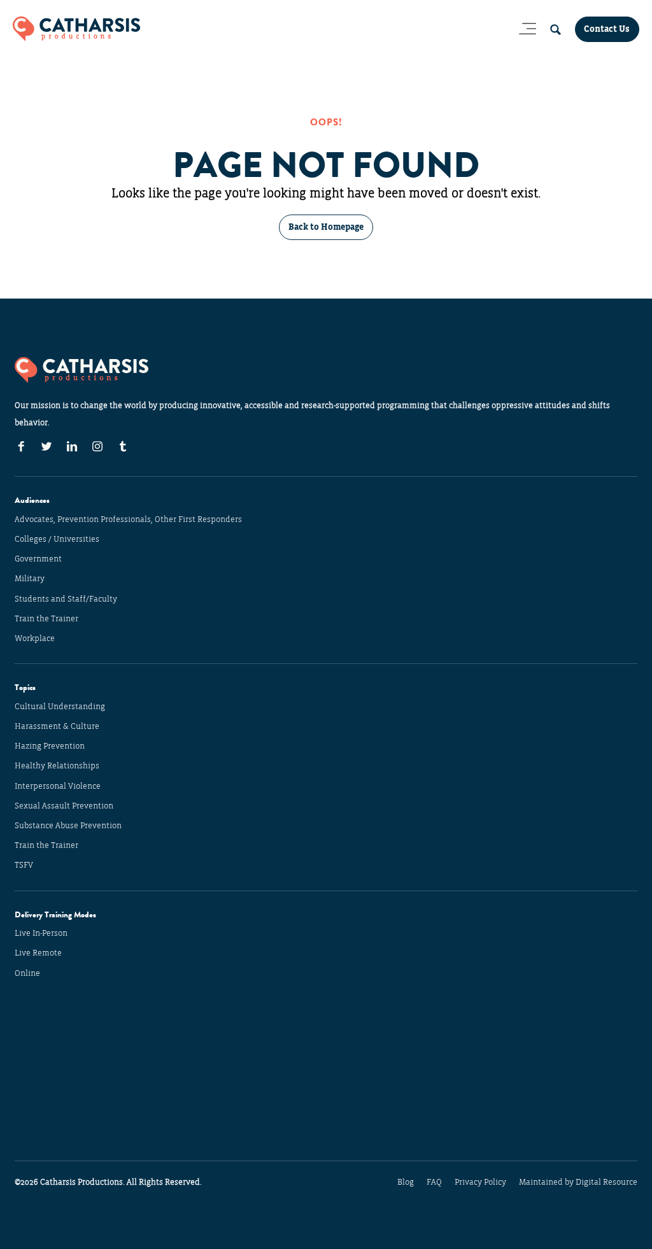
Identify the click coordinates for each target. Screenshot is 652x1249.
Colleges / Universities (57, 539)
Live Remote (38, 953)
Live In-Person (41, 933)
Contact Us (607, 29)
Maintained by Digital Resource (578, 1182)
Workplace (35, 638)
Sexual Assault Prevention (64, 805)
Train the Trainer (46, 618)
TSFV (24, 865)
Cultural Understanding (60, 706)
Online (27, 973)
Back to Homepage (326, 227)
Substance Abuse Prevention (68, 825)
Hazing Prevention (50, 746)
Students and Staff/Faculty (66, 599)
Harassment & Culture (57, 726)
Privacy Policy (480, 1182)
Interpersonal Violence (58, 786)
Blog (405, 1182)
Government (38, 558)
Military (30, 578)
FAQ (434, 1182)
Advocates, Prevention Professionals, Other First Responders (128, 519)
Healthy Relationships (57, 765)
